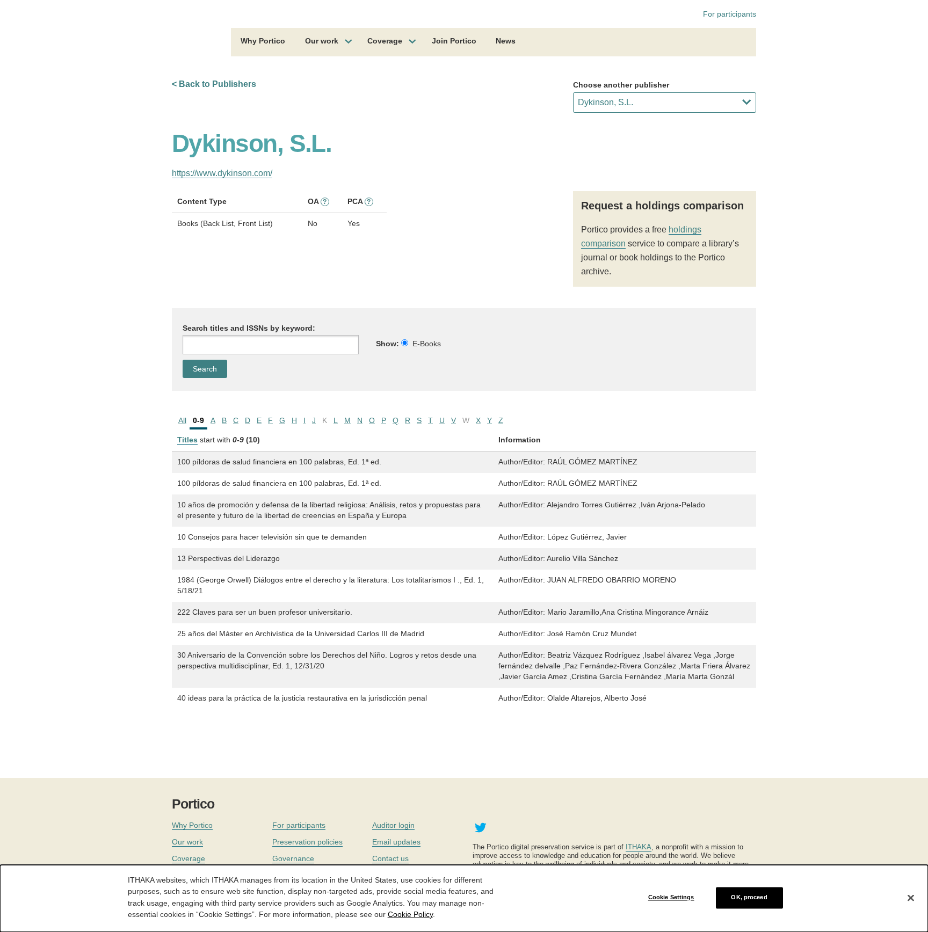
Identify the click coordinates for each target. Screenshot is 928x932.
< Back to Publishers (214, 84)
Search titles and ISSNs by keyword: (249, 328)
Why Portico (263, 41)
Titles (187, 439)
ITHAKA (638, 847)
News (506, 41)
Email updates (396, 842)
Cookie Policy (410, 913)
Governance (293, 858)
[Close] (911, 897)
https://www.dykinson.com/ (222, 173)
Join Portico (454, 41)
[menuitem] (263, 42)
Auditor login (393, 825)
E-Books (426, 343)
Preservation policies (307, 842)
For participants (729, 14)
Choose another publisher (621, 85)
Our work (321, 41)
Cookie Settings (671, 897)
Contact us (390, 858)
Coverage (384, 41)
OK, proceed (749, 897)
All (182, 420)
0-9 (198, 420)
